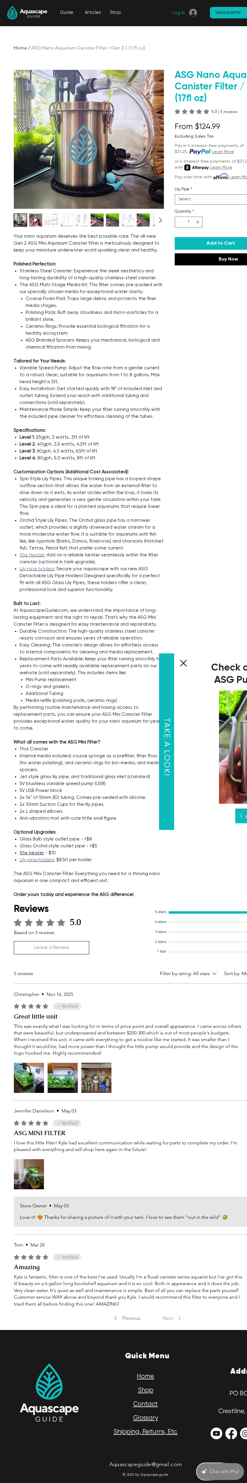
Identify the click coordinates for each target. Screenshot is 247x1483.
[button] (93, 663)
